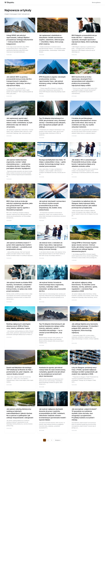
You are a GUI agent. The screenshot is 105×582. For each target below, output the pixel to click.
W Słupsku (9, 2)
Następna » (58, 440)
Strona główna (96, 2)
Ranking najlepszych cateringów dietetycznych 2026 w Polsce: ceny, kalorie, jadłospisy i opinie (18, 326)
